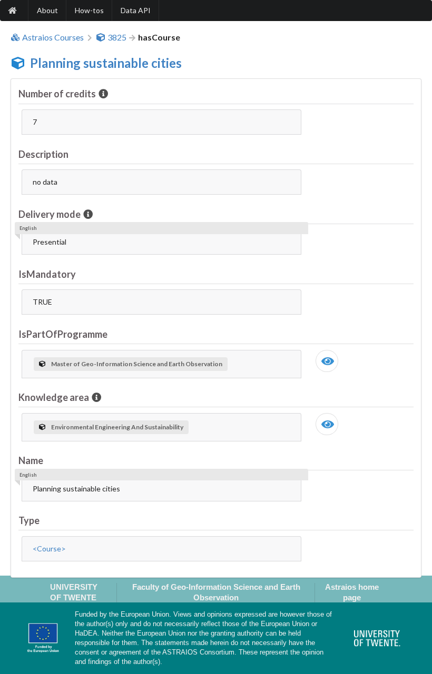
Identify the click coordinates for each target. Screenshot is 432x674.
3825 (116, 37)
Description (43, 154)
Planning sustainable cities (106, 63)
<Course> (49, 548)
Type (29, 520)
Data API (136, 10)
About (47, 10)
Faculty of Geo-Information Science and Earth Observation (216, 591)
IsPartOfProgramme (62, 334)
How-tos (89, 10)
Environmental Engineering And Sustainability (117, 427)
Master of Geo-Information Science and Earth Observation (136, 364)
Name (30, 460)
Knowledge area (53, 397)
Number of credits (57, 93)
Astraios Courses (53, 37)
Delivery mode (49, 214)
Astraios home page (352, 591)
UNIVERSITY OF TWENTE (73, 591)
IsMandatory (47, 274)
